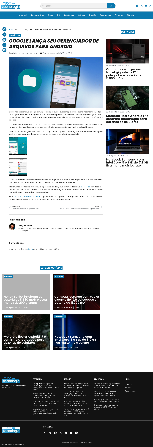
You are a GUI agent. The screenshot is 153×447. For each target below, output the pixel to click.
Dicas (50, 15)
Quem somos (131, 391)
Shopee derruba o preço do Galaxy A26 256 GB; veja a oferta (106, 407)
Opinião (92, 15)
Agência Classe (18, 444)
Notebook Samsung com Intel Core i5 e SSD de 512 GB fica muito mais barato (46, 403)
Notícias (81, 15)
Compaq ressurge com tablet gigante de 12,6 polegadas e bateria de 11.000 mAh (46, 386)
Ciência (130, 15)
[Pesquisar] (111, 5)
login (30, 249)
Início (11, 29)
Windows (119, 15)
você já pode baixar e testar (27, 196)
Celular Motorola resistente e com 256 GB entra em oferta (106, 400)
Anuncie (128, 388)
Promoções (105, 15)
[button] (4, 29)
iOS (58, 15)
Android (23, 15)
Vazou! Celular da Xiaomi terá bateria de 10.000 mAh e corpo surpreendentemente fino (45, 412)
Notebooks (68, 15)
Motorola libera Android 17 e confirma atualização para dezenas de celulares (45, 395)
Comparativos (37, 15)
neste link (86, 187)
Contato (128, 384)
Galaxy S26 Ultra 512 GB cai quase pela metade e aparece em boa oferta (105, 393)
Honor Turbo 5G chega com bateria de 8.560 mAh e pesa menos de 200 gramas (76, 385)
